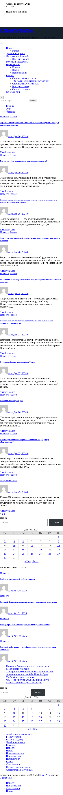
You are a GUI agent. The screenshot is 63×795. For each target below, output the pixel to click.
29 (58, 553)
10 (14, 545)
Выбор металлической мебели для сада (17, 579)
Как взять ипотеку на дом (11, 400)
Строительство (16, 30)
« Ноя (28, 561)
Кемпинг (17, 67)
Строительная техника (24, 78)
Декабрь (10, 111)
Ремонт (10, 75)
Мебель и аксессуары (17, 61)
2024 (8, 108)
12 (32, 545)
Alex (10, 136)
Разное (15, 50)
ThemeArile (6, 777)
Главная (10, 106)
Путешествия (13, 64)
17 (14, 549)
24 (14, 553)
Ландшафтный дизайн (17, 56)
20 (40, 549)
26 (32, 553)
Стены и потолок (21, 89)
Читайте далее (7, 152)
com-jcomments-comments (19, 734)
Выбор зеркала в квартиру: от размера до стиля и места (25, 624)
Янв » (35, 561)
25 (23, 553)
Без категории (13, 737)
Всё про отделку (20, 86)
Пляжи (15, 70)
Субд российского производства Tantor (17, 362)
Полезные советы (21, 59)
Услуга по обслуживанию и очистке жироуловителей (23, 161)
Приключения (19, 72)
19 (32, 549)
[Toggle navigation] (1, 43)
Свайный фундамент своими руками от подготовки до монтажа (28, 602)
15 (58, 545)
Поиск (33, 100)
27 (40, 553)
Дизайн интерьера (15, 53)
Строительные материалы (25, 83)
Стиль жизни (13, 92)
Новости (10, 48)
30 (5, 558)
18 (23, 549)
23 (5, 553)
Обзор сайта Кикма (8, 481)
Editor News (45, 775)
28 (49, 553)
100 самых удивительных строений (30, 81)
